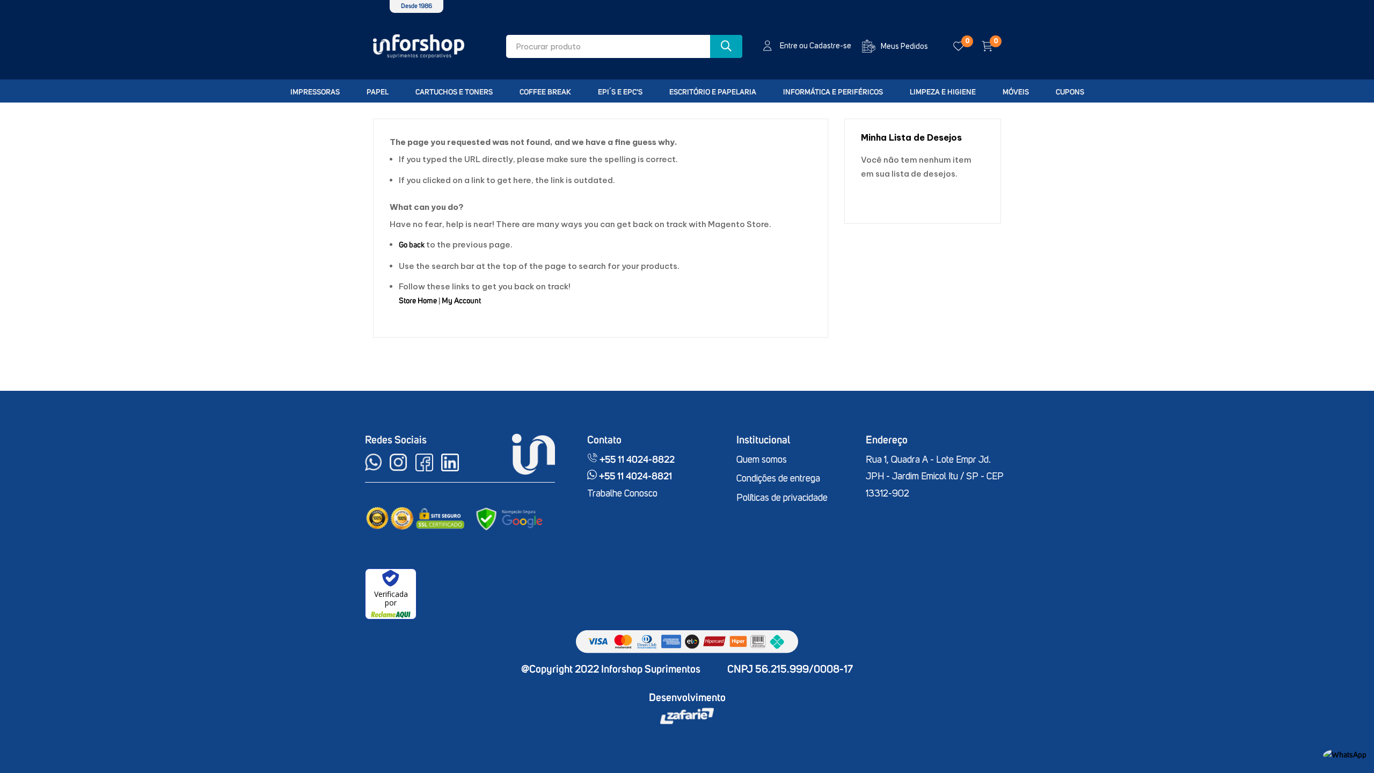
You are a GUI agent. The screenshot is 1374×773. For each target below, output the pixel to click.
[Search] (726, 46)
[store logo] (418, 46)
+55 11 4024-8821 (634, 477)
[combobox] (624, 46)
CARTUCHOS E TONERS (454, 92)
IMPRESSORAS (315, 92)
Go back (412, 245)
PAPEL (378, 92)
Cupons (1070, 92)
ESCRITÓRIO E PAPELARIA (712, 92)
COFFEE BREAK (545, 92)
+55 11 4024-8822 (636, 460)
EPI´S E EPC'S (620, 92)
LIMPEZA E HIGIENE (943, 92)
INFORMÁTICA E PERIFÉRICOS (833, 92)
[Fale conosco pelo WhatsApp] (1344, 755)
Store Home (418, 301)
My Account (461, 301)
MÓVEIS (1016, 92)
